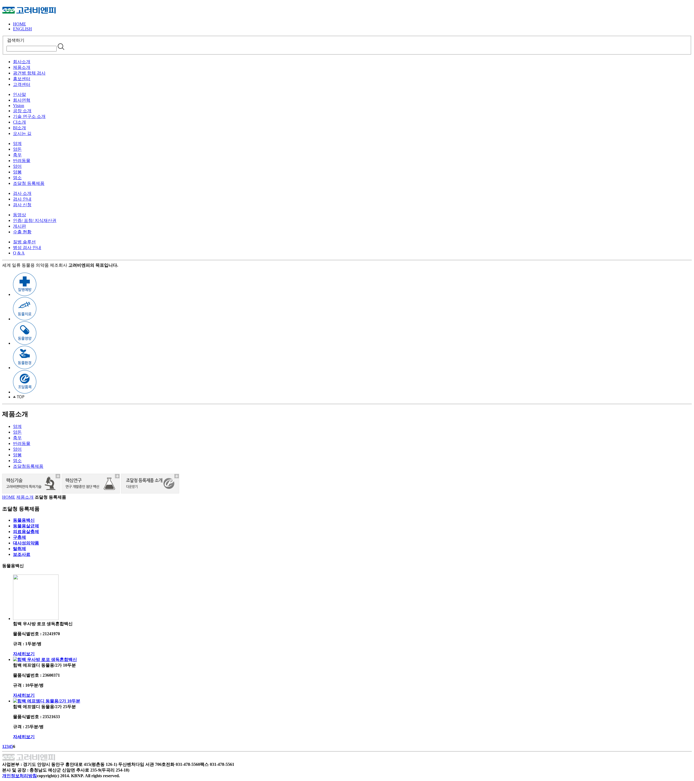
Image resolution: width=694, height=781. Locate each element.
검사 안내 (22, 199)
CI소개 (19, 122)
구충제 (19, 537)
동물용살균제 (26, 526)
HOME (19, 24)
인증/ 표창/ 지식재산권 (34, 220)
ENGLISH (22, 29)
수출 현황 (22, 232)
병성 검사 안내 (27, 247)
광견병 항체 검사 (29, 73)
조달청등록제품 (28, 466)
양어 (17, 166)
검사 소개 (22, 193)
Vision (18, 105)
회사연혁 (21, 100)
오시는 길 (22, 133)
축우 (17, 155)
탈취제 (19, 548)
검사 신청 (22, 204)
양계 (17, 143)
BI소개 (19, 127)
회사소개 (21, 61)
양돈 (17, 149)
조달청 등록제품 (28, 183)
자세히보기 (24, 653)
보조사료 (21, 554)
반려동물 (21, 160)
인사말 (19, 94)
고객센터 (21, 84)
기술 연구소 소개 (29, 116)
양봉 (17, 172)
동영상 (19, 214)
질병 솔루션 (24, 242)
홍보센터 (21, 78)
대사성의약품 (26, 543)
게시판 (19, 226)
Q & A (19, 253)
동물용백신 (24, 520)
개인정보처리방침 (19, 775)
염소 (17, 177)
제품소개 (21, 67)
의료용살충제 (26, 531)
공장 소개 (22, 110)
